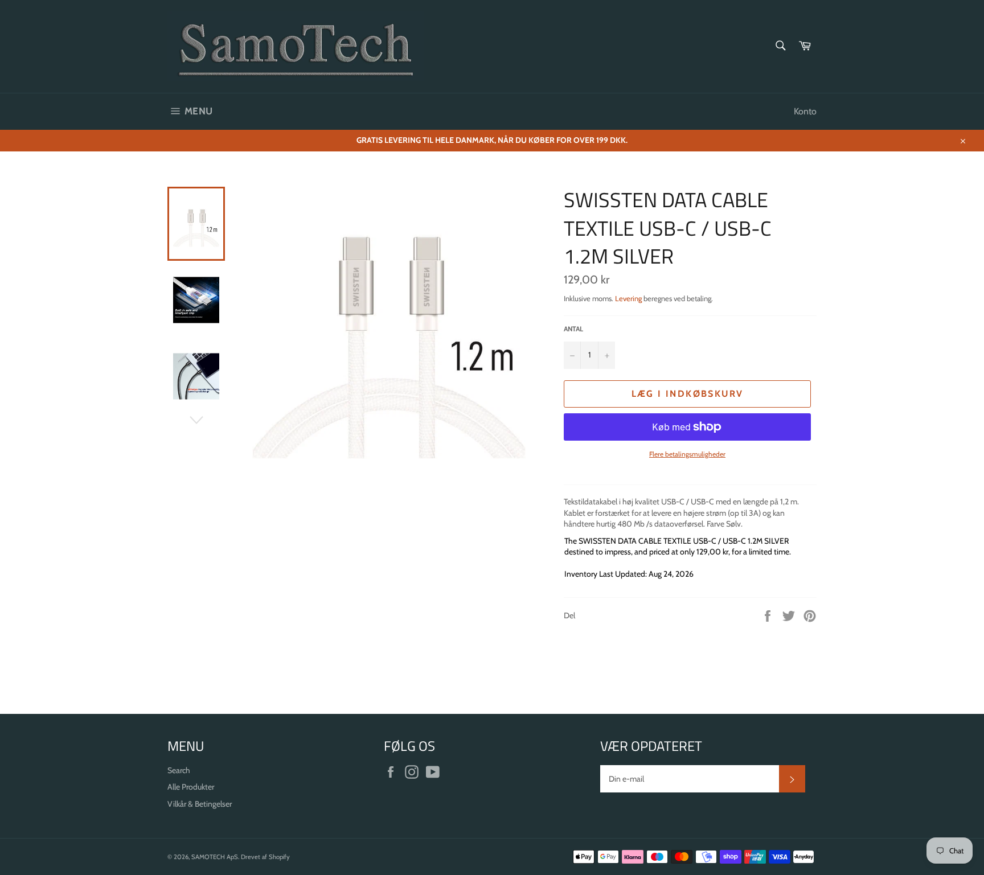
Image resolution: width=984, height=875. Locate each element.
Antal (573, 328)
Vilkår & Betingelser (199, 804)
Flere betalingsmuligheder (687, 454)
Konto (805, 111)
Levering (628, 298)
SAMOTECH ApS (214, 857)
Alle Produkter (190, 787)
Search (178, 770)
